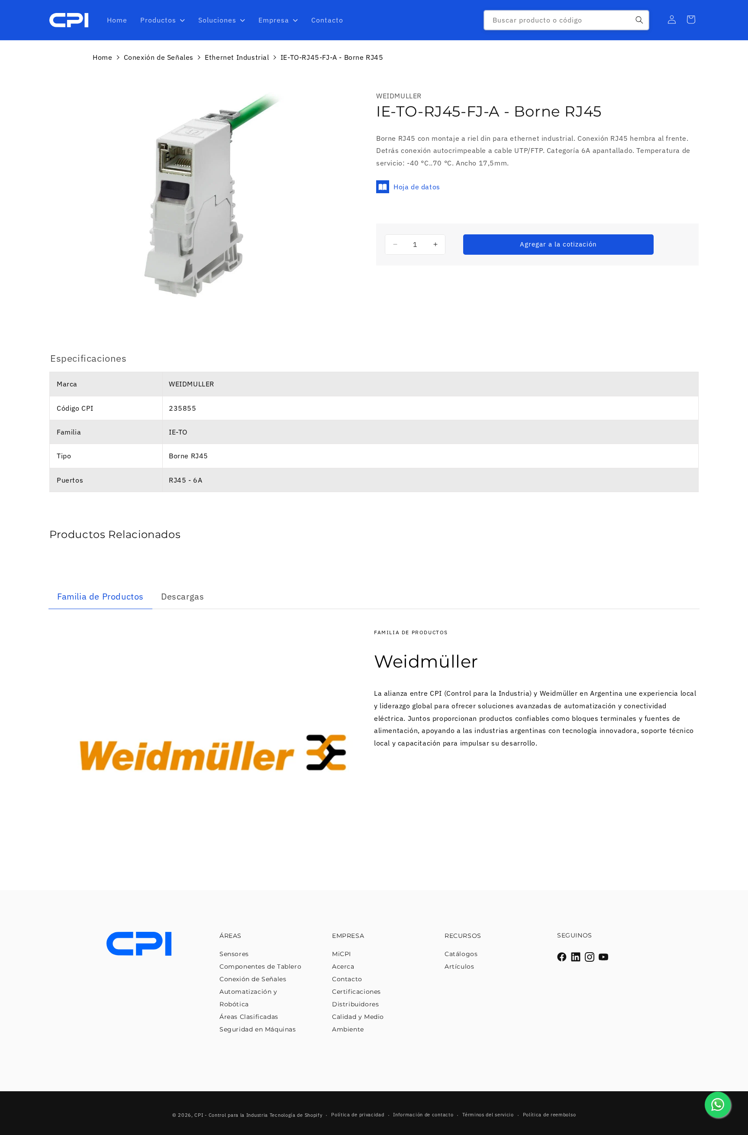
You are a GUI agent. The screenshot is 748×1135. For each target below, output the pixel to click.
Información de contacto (423, 1115)
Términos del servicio (488, 1115)
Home (102, 57)
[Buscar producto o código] (639, 19)
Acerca (343, 966)
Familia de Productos (100, 596)
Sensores (234, 954)
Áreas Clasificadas (248, 1017)
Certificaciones (356, 992)
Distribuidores (355, 1004)
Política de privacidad (357, 1115)
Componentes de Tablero (260, 966)
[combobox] (566, 20)
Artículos (459, 966)
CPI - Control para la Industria (231, 1115)
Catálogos (461, 954)
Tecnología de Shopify (296, 1115)
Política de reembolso (549, 1115)
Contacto (347, 979)
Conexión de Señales (158, 57)
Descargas (182, 596)
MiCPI (341, 954)
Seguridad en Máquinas (257, 1029)
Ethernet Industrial (237, 57)
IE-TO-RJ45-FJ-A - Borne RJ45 (332, 57)
